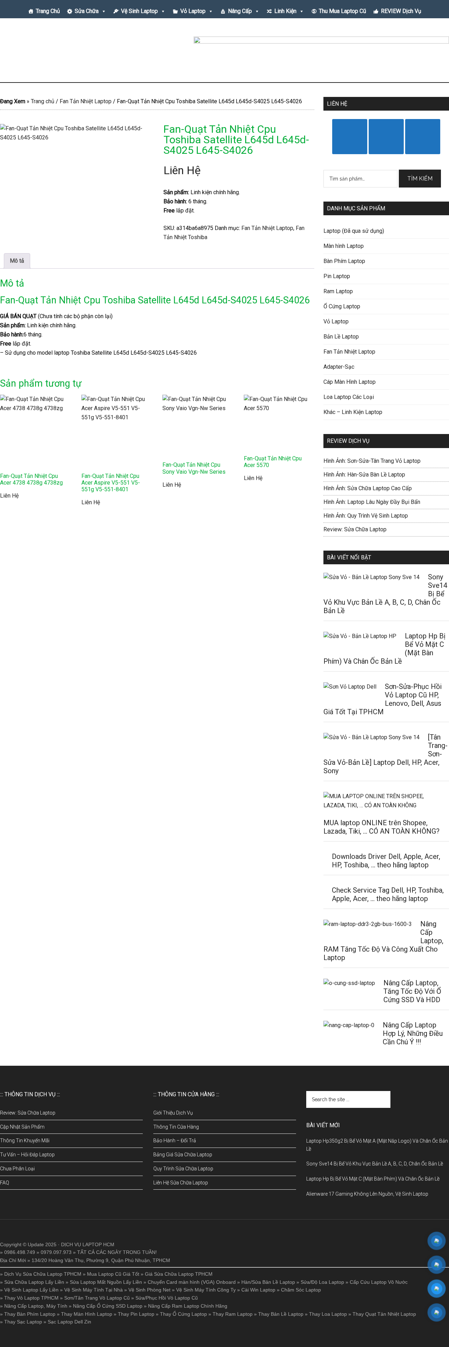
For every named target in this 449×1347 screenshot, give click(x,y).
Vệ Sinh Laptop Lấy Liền (31, 1290)
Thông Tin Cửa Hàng (176, 1127)
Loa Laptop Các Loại (348, 397)
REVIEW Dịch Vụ (401, 11)
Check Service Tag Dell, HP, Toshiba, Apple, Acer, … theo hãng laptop (388, 894)
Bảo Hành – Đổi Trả (174, 1140)
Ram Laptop (338, 291)
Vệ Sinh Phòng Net (149, 1290)
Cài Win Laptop (258, 1290)
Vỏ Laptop (193, 11)
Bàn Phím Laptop (344, 261)
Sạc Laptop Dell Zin (69, 1322)
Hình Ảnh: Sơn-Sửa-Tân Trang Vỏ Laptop (372, 461)
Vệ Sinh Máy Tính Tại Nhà (93, 1290)
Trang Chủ (48, 11)
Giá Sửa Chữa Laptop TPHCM (179, 1274)
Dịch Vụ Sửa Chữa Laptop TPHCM (42, 1274)
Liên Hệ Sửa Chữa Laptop (180, 1182)
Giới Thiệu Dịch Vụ (173, 1113)
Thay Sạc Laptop (23, 1322)
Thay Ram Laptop (233, 1314)
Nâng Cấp (240, 11)
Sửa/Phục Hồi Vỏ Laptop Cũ (166, 1298)
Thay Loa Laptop (328, 1314)
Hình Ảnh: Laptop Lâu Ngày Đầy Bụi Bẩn (371, 502)
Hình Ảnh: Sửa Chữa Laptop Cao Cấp (367, 488)
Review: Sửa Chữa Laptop (355, 529)
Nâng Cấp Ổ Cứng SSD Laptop (107, 1306)
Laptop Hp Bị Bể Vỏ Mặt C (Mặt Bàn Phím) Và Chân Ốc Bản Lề (373, 1179)
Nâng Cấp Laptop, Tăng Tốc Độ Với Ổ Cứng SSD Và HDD (412, 991)
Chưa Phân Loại (17, 1168)
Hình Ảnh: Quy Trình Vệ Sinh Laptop (365, 515)
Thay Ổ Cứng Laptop (183, 1314)
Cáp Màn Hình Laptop (349, 382)
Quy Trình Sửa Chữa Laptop (183, 1168)
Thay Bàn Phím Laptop (29, 1314)
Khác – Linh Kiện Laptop (352, 412)
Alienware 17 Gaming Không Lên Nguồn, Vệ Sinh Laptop (367, 1194)
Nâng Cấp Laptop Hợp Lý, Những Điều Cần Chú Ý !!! (413, 1033)
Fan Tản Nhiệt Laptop (86, 101)
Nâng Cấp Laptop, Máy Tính (35, 1306)
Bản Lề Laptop (341, 336)
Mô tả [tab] (17, 260)
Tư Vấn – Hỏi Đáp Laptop (27, 1154)
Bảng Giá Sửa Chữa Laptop (182, 1154)
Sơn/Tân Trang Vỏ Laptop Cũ (97, 1298)
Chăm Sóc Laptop (301, 1290)
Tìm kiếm (420, 178)
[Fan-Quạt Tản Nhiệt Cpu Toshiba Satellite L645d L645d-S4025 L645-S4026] (75, 175)
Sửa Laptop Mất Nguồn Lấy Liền (106, 1282)
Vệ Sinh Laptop (139, 11)
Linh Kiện (285, 11)
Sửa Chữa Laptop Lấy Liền (34, 1282)
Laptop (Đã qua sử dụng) (353, 231)
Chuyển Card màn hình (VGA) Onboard (192, 1282)
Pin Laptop (336, 276)
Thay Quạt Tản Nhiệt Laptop (384, 1314)
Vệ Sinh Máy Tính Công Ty (206, 1290)
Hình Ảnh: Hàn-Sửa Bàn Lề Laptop (364, 474)
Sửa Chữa (87, 11)
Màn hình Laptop (343, 246)
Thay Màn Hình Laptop (86, 1314)
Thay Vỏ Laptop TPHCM (31, 1298)
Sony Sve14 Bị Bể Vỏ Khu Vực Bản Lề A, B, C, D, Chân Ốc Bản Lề (374, 1164)
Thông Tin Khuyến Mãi (24, 1140)
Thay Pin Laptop (136, 1314)
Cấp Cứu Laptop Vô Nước (379, 1282)
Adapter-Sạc (338, 366)
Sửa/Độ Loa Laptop (322, 1282)
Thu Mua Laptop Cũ (342, 11)
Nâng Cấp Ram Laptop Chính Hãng (187, 1306)
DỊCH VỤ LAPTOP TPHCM (66, 52)
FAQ (4, 1182)
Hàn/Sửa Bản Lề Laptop (268, 1282)
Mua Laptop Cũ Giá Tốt (113, 1274)
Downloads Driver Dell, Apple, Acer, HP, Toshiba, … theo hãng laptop (386, 860)
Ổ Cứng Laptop (341, 306)
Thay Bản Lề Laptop (280, 1314)
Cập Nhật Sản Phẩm (22, 1127)
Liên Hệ (182, 170)
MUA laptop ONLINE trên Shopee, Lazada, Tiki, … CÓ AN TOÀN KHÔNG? (381, 827)
